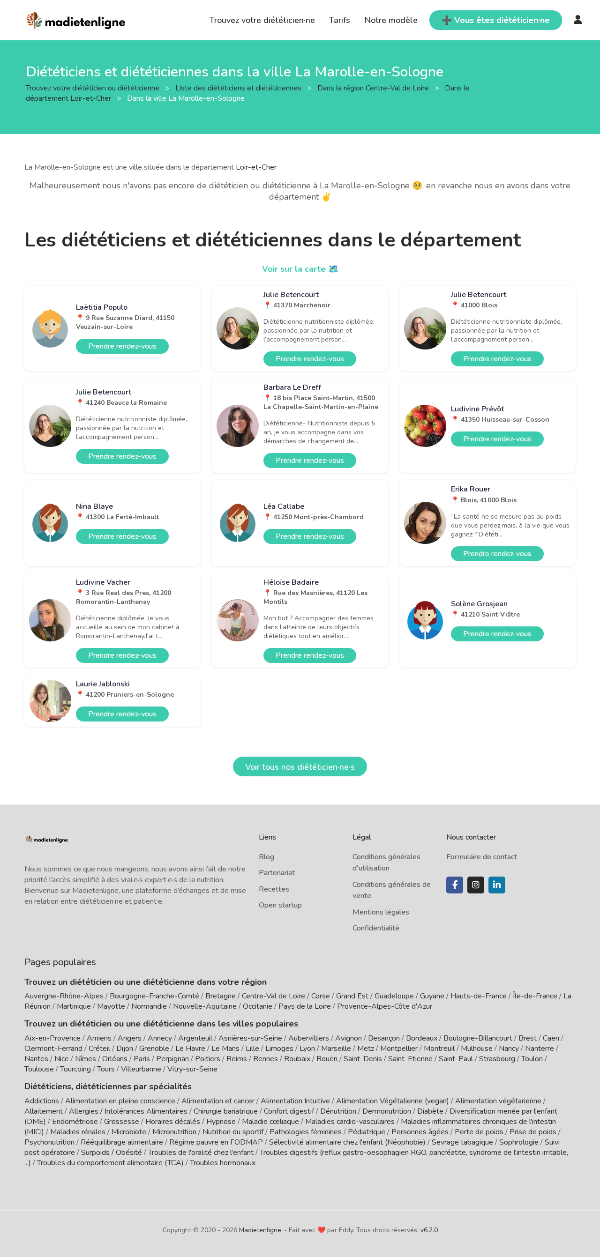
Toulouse (39, 1069)
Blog (266, 857)
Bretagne (220, 996)
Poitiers (207, 1059)
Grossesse (121, 1121)
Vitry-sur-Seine (192, 1069)
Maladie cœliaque (270, 1121)
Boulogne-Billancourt (477, 1038)
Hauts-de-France (478, 996)
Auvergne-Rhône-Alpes (64, 996)
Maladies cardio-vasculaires (350, 1121)
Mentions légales (380, 912)
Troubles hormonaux (222, 1163)
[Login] (578, 20)
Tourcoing (75, 1069)
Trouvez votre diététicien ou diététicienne (93, 87)
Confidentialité (375, 928)
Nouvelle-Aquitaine (205, 1006)
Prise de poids (533, 1132)
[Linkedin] (496, 885)
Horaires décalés (172, 1121)
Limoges (279, 1048)
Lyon (307, 1048)
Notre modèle (391, 20)
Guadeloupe (394, 996)
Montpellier (399, 1048)
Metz (365, 1048)
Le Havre (190, 1048)
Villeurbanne (141, 1069)
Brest (527, 1038)
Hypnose (221, 1121)
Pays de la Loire (304, 1006)
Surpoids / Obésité (111, 1152)
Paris (142, 1059)
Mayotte (111, 1006)
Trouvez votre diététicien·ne (262, 20)
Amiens (99, 1038)
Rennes (265, 1059)
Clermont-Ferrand (53, 1048)
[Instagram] (475, 885)
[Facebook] (454, 885)
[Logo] (76, 19)
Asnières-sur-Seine (250, 1038)
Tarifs (339, 20)
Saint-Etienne (410, 1059)
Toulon (532, 1059)
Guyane (432, 996)
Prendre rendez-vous (122, 346)
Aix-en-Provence (52, 1038)
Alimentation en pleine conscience (120, 1101)
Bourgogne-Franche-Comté (154, 996)
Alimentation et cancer (218, 1101)
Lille (252, 1048)
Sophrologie (519, 1142)
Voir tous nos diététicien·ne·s (300, 767)
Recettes (274, 889)
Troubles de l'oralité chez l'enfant (201, 1152)
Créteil (99, 1048)
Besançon (384, 1038)
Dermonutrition (387, 1111)
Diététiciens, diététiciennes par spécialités (108, 1086)
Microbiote (130, 1132)
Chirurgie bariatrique (226, 1111)
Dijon (124, 1048)
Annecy (160, 1038)
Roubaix (297, 1059)
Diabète (430, 1111)
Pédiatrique (366, 1132)
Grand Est (352, 996)
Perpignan (172, 1059)
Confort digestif (289, 1111)
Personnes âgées (420, 1132)
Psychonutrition (49, 1142)
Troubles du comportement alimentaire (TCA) (110, 1163)
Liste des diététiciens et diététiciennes (239, 87)
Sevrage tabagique (462, 1142)
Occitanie (257, 1006)
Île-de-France (535, 996)
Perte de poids (479, 1132)
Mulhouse (477, 1048)
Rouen (327, 1059)
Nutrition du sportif (232, 1132)
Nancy (509, 1048)
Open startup (280, 905)
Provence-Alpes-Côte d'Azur (384, 1006)
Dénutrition (338, 1111)
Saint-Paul (456, 1059)
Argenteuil (195, 1038)
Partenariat (277, 873)
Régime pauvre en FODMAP (216, 1142)
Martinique (74, 1006)
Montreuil (439, 1048)
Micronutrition (174, 1132)
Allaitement (43, 1111)
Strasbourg (497, 1059)
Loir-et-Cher (256, 167)
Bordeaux (421, 1038)
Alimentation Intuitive (295, 1101)
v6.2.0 (429, 1230)
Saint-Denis (363, 1059)
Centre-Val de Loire (273, 996)
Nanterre (539, 1048)
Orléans (115, 1059)
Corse (320, 996)
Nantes (36, 1059)
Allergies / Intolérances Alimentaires (128, 1111)
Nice (61, 1059)
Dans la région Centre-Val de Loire (374, 87)
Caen (551, 1038)
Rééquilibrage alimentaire (122, 1142)
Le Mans (225, 1048)
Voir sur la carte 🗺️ (300, 269)
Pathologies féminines (306, 1132)
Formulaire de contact (481, 857)
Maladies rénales (77, 1132)
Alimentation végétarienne (498, 1101)
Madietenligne (260, 1230)
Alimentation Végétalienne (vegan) (392, 1101)
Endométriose (75, 1121)
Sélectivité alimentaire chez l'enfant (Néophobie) (347, 1142)
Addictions (41, 1101)
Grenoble (154, 1048)
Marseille (336, 1048)
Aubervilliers (308, 1038)
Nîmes (85, 1059)
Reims (236, 1059)
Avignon (348, 1038)
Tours (106, 1069)
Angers (130, 1038)
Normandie (149, 1006)
